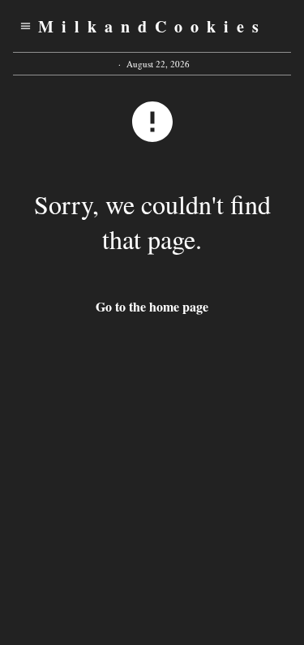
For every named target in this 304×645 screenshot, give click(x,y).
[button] (25, 26)
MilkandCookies (152, 26)
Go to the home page (152, 306)
